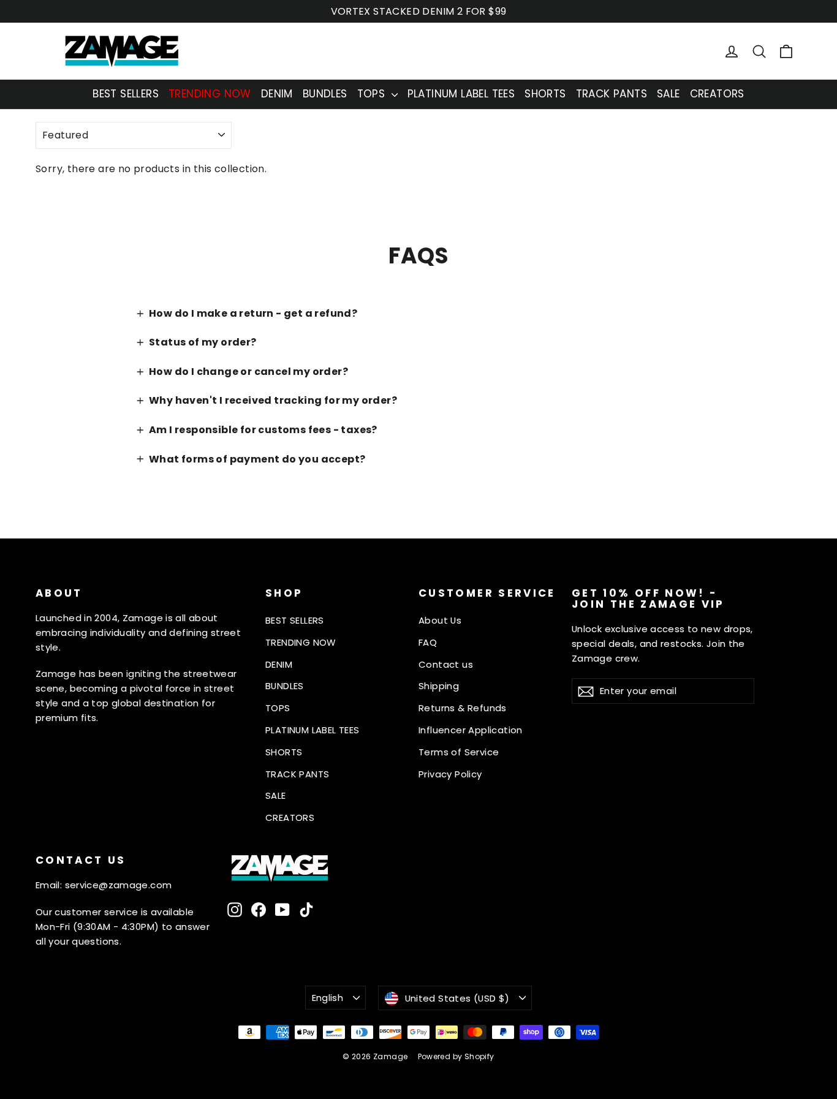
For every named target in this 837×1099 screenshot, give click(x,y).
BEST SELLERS (126, 93)
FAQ (427, 642)
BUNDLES (325, 93)
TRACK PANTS (611, 93)
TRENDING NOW (210, 93)
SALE (668, 93)
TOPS (372, 93)
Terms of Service (458, 752)
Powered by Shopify (456, 1056)
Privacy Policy (450, 774)
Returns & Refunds (462, 707)
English (328, 997)
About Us (439, 620)
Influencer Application (470, 729)
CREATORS (717, 93)
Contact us (445, 664)
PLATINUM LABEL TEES (461, 93)
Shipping (438, 685)
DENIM (277, 93)
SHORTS (545, 93)
